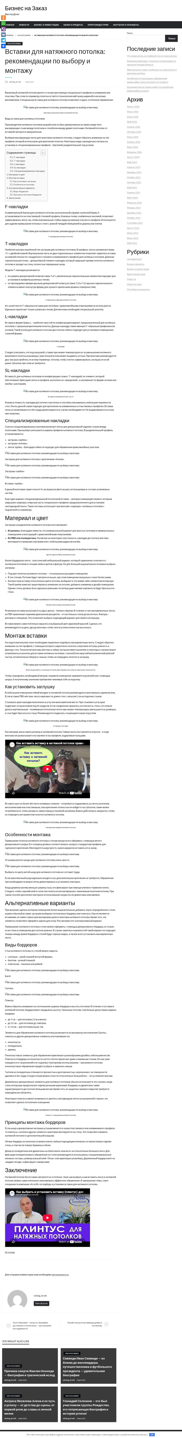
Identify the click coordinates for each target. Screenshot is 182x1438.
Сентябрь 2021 (135, 223)
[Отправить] (3, 46)
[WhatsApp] (3, 23)
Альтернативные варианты (22, 188)
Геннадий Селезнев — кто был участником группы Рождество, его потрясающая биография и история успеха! (86, 1407)
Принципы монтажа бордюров (27, 194)
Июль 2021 (132, 233)
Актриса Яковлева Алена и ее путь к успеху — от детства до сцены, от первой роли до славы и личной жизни (29, 1407)
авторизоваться (60, 1274)
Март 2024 (132, 147)
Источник (10, 1252)
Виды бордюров (20, 191)
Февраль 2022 (134, 202)
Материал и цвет (17, 174)
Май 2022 (132, 187)
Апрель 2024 (133, 142)
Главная (9, 25)
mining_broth (15, 82)
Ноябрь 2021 (133, 217)
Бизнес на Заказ (26, 8)
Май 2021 (132, 243)
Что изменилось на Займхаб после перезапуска (152, 56)
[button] (41, 153)
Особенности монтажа (23, 184)
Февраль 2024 (134, 152)
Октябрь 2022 (134, 182)
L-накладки (19, 164)
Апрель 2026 (133, 126)
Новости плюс (134, 284)
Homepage (9, 35)
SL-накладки (20, 167)
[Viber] (3, 29)
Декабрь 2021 (134, 212)
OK (152, 1434)
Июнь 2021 (132, 238)
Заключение (15, 198)
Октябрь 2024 (134, 131)
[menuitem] (9, 24)
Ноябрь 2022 (133, 177)
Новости (24, 25)
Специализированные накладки (29, 171)
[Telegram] (3, 40)
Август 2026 (133, 106)
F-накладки (19, 157)
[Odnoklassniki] (3, 17)
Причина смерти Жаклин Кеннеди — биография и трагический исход (29, 1373)
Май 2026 (132, 121)
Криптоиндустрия (98, 25)
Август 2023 (133, 157)
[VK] (3, 35)
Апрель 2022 (133, 192)
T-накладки (19, 160)
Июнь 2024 (132, 137)
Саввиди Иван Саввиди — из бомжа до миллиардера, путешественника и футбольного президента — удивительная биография (87, 1366)
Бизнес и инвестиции (46, 25)
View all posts (41, 1303)
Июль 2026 (132, 111)
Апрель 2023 (133, 167)
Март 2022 (132, 197)
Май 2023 (132, 162)
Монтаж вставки (16, 178)
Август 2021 (133, 228)
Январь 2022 (133, 207)
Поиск (130, 33)
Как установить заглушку (24, 181)
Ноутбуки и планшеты (126, 25)
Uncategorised (23, 35)
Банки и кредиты (73, 25)
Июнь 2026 (132, 116)
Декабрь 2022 (134, 172)
